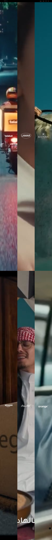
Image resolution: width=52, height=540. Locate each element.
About (40, 1)
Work (43, 1)
